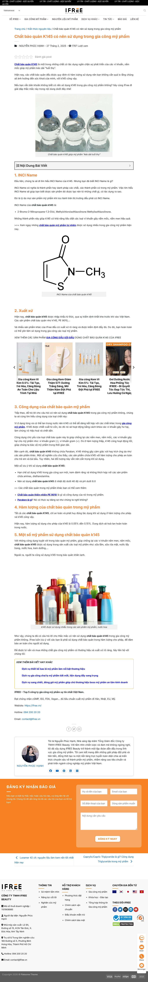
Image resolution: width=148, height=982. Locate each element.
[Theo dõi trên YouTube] (136, 909)
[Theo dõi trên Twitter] (120, 909)
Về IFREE (14, 19)
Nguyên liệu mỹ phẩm (65, 19)
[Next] (133, 373)
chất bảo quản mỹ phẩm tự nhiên (57, 225)
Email (142, 951)
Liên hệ (134, 19)
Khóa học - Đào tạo (98, 897)
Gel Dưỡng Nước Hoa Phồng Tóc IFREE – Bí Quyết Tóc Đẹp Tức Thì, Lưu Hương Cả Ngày (119, 386)
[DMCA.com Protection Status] (123, 923)
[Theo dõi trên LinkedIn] (130, 909)
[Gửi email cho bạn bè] (79, 729)
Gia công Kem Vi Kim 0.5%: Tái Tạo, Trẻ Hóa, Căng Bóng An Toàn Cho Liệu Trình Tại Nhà (28, 386)
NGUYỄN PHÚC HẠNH (30, 765)
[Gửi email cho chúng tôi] (125, 909)
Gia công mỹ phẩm (35, 19)
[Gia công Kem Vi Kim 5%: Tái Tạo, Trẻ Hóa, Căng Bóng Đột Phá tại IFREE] (89, 359)
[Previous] (14, 373)
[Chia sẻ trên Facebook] (68, 729)
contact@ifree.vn (31, 719)
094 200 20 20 (32, 712)
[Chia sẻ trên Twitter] (74, 729)
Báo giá (122, 19)
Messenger (142, 969)
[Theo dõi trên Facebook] (115, 909)
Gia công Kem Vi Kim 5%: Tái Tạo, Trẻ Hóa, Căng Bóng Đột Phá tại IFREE (89, 384)
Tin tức (107, 19)
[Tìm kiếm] (145, 10)
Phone (141, 960)
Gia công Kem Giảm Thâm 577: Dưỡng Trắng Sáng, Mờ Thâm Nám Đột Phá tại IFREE (59, 386)
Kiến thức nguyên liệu (39, 28)
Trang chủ (19, 28)
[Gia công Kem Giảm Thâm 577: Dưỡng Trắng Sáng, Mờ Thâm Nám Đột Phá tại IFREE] (59, 359)
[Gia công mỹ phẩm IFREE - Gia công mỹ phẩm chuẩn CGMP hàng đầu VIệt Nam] (74, 10)
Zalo (141, 941)
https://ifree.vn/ (33, 705)
